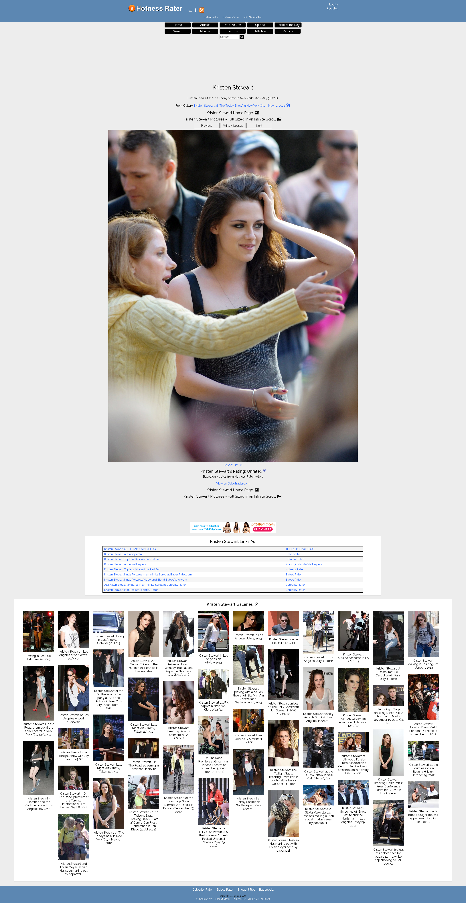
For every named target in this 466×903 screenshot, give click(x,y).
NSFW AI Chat (253, 17)
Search (177, 31)
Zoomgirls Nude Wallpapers (304, 564)
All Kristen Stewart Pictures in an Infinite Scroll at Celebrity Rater (145, 584)
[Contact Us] (190, 10)
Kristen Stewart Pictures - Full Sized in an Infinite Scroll (230, 119)
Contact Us (253, 899)
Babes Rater (230, 17)
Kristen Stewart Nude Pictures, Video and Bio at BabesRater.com (145, 579)
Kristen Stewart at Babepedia (123, 554)
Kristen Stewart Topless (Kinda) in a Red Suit (132, 559)
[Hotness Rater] (156, 11)
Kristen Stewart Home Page (230, 113)
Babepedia (211, 17)
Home (177, 25)
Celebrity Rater (295, 584)
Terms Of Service (222, 899)
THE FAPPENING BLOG (300, 549)
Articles (205, 25)
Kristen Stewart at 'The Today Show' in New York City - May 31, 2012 (239, 105)
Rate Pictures (233, 25)
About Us (265, 899)
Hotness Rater (295, 559)
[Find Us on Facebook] (195, 10)
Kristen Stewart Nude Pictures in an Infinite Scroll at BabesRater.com (148, 574)
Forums (233, 31)
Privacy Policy (239, 899)
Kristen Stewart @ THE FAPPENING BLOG (130, 549)
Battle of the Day (288, 25)
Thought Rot (246, 889)
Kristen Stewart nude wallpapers (125, 564)
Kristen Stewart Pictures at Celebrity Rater (131, 589)
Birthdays (260, 31)
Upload (260, 25)
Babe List (205, 31)
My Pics (288, 31)
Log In (333, 4)
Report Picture (233, 465)
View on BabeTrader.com (233, 483)
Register (332, 8)
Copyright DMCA (204, 899)
